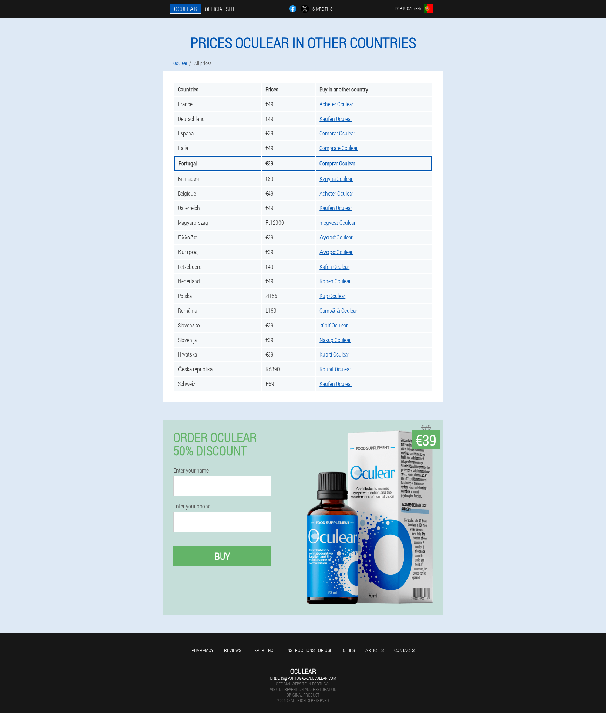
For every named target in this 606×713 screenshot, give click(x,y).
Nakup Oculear (335, 340)
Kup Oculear (332, 295)
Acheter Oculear (336, 104)
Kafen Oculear (334, 266)
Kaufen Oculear (335, 118)
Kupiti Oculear (334, 354)
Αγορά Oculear (336, 237)
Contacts (404, 650)
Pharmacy (202, 650)
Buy (222, 556)
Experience (264, 650)
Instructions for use (309, 650)
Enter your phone (191, 506)
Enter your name (191, 470)
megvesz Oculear (337, 222)
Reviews (232, 650)
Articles (374, 650)
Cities (349, 650)
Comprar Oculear (337, 133)
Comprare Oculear (338, 147)
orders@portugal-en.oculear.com (303, 678)
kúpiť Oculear (333, 325)
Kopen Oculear (335, 281)
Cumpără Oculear (338, 310)
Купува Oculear (336, 178)
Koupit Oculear (335, 369)
